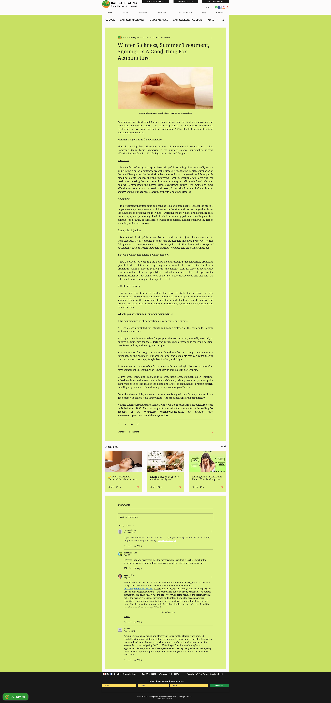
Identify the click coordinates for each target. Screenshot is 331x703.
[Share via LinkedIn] (131, 424)
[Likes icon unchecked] (125, 545)
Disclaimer (169, 698)
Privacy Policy (161, 698)
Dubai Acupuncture (132, 19)
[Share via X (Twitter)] (125, 424)
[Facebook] (219, 7)
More (211, 19)
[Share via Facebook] (119, 424)
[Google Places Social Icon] (227, 7)
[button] (125, 12)
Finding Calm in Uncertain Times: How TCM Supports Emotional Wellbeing (207, 478)
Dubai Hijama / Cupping (187, 19)
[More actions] (211, 37)
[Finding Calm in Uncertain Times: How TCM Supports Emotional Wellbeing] (207, 461)
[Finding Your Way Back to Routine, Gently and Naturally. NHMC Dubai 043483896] (165, 461)
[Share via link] (138, 424)
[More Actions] (211, 531)
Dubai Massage (159, 19)
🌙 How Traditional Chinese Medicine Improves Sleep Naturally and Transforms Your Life (123, 478)
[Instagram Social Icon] (108, 674)
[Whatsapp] (216, 7)
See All (223, 446)
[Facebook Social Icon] (111, 674)
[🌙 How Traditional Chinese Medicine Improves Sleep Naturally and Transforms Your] (123, 461)
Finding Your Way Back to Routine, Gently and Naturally (164, 478)
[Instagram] (223, 7)
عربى (207, 7)
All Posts (110, 19)
